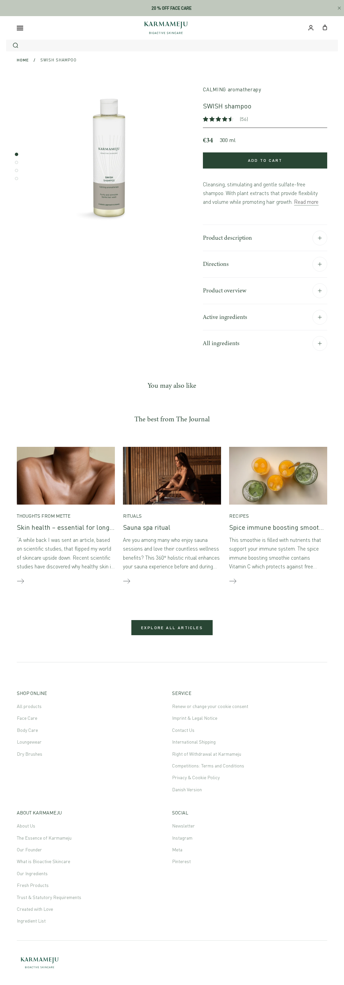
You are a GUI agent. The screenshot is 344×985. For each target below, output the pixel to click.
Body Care (27, 730)
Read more (306, 201)
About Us (26, 825)
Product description (227, 238)
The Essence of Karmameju (44, 837)
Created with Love (35, 908)
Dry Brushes (29, 753)
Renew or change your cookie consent (210, 706)
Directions (216, 264)
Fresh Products (33, 885)
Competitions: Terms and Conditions (208, 765)
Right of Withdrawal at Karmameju (206, 753)
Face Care (27, 717)
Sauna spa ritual (146, 527)
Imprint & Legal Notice (194, 717)
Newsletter (183, 825)
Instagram (182, 837)
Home (23, 59)
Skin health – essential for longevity (70, 527)
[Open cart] (325, 27)
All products (29, 706)
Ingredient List (31, 920)
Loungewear (29, 741)
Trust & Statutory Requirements (49, 897)
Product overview (224, 290)
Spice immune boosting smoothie (278, 527)
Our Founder (29, 849)
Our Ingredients (32, 873)
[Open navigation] (20, 28)
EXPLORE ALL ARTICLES (172, 627)
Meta (177, 849)
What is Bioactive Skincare (43, 861)
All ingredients (221, 343)
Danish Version (187, 789)
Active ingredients (225, 317)
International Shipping (194, 741)
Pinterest (181, 861)
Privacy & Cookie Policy (196, 777)
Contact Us (183, 730)
